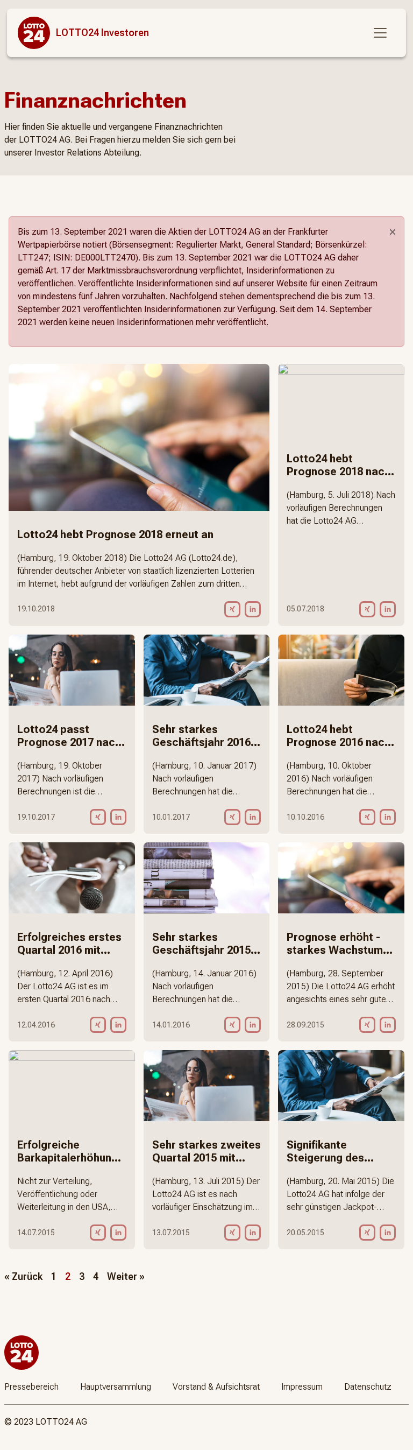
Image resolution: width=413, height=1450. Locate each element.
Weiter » (126, 1276)
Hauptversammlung (115, 1387)
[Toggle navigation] (380, 33)
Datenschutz (367, 1387)
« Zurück (23, 1276)
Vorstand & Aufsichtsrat (216, 1387)
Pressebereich (31, 1387)
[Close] (392, 232)
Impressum (302, 1387)
